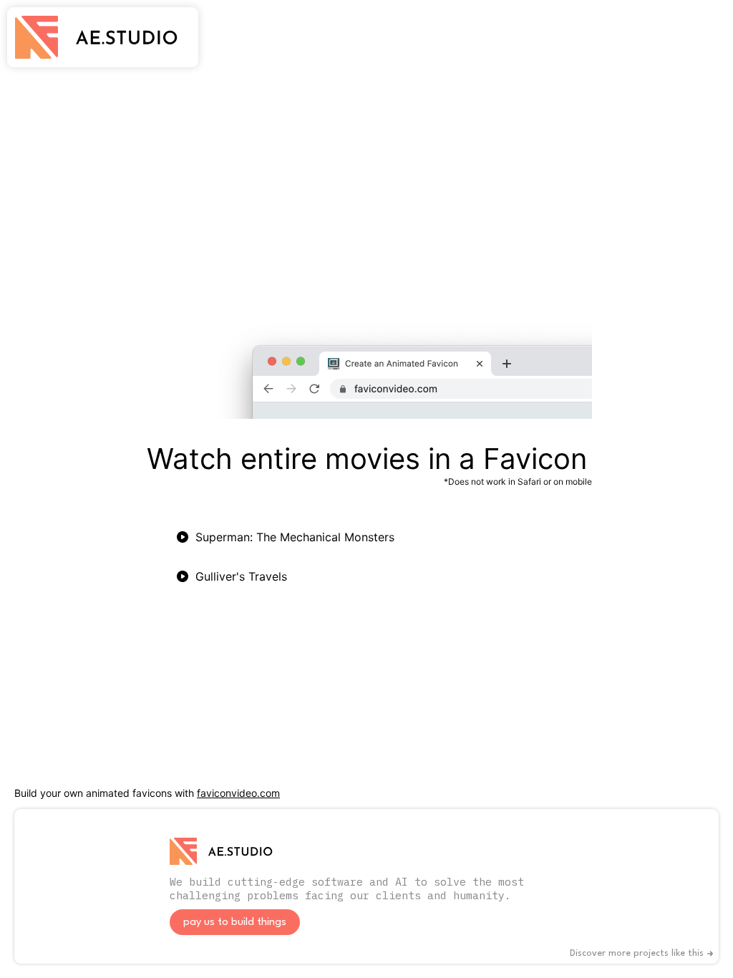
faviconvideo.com (238, 793)
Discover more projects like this (637, 953)
